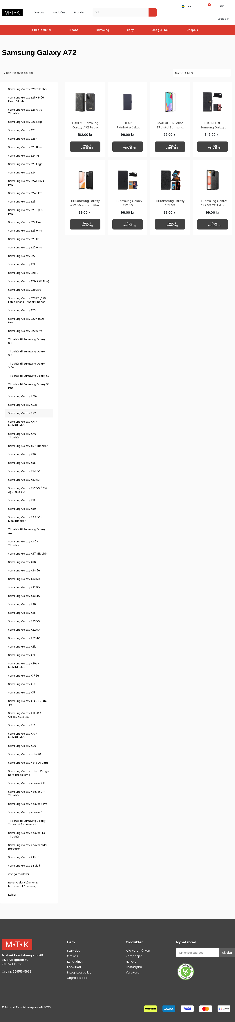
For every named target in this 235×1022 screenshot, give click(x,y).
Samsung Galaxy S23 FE (23, 239)
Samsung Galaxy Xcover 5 (25, 812)
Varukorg (132, 972)
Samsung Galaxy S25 (21, 130)
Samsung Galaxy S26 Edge (25, 122)
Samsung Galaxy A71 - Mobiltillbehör (22, 423)
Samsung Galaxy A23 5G (24, 621)
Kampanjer (134, 956)
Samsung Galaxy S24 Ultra (25, 193)
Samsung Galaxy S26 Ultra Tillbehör (25, 111)
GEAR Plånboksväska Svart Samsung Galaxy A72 (128, 129)
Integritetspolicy (79, 972)
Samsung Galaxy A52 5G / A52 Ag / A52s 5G (27, 490)
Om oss (39, 12)
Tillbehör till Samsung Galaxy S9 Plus (29, 386)
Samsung (102, 30)
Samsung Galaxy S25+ (22, 139)
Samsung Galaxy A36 (22, 562)
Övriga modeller (18, 874)
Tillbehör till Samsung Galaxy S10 (27, 341)
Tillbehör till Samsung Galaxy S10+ (27, 353)
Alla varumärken (138, 951)
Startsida (73, 951)
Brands (79, 12)
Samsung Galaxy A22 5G (24, 630)
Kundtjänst (59, 12)
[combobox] (118, 12)
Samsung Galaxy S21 (21, 264)
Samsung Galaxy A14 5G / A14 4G (27, 703)
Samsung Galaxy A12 (21, 725)
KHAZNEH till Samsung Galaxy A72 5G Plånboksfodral (212, 129)
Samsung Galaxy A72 (22, 413)
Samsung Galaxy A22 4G (24, 638)
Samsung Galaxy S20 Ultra (25, 331)
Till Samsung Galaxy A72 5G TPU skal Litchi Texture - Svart (212, 207)
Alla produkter (41, 30)
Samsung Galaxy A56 (22, 454)
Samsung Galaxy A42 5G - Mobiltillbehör (25, 519)
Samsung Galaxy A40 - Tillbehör (23, 543)
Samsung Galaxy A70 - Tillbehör (23, 435)
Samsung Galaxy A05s (22, 396)
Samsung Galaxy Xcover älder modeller (27, 847)
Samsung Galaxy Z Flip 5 (23, 857)
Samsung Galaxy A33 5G (24, 579)
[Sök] (153, 12)
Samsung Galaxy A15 (21, 692)
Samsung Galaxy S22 (21, 256)
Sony (130, 30)
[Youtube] (26, 986)
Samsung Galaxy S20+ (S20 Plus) (26, 320)
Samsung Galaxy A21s (22, 646)
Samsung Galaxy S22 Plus (24, 222)
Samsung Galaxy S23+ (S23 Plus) (26, 212)
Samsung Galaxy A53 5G (24, 480)
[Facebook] (6, 986)
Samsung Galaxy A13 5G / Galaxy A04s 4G (24, 715)
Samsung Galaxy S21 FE (23, 273)
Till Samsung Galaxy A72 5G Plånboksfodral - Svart (127, 207)
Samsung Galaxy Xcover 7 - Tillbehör (26, 793)
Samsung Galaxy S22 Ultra (25, 247)
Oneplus (192, 30)
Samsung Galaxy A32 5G (24, 587)
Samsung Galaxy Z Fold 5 (24, 865)
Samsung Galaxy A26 (22, 604)
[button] (208, 6)
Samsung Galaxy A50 (22, 509)
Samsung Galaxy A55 (22, 463)
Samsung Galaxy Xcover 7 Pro (27, 783)
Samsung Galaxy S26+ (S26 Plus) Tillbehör (26, 99)
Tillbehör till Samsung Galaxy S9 (29, 376)
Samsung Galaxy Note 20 (24, 754)
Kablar (12, 895)
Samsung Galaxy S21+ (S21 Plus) (28, 281)
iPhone (73, 30)
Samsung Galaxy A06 (22, 746)
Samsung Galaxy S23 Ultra (25, 230)
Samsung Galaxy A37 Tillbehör (28, 553)
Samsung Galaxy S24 (22, 172)
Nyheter (132, 962)
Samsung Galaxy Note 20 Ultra (28, 763)
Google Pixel (160, 30)
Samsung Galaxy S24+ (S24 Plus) (26, 183)
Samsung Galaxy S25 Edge (25, 164)
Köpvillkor (74, 967)
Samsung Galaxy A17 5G (23, 675)
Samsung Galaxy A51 (21, 500)
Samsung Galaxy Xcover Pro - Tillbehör (27, 834)
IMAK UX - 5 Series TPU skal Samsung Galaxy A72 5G (170, 127)
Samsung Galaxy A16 (21, 684)
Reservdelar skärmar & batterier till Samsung (23, 884)
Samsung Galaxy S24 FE (23, 155)
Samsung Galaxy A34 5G (24, 570)
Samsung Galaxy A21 (21, 655)
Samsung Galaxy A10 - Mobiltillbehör (22, 735)
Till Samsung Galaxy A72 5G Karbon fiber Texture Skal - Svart (85, 205)
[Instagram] (16, 986)
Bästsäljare (134, 967)
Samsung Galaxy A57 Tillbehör (28, 446)
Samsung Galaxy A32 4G (24, 596)
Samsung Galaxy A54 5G (24, 471)
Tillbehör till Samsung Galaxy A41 (27, 531)
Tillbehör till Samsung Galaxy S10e (27, 365)
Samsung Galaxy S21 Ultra (24, 290)
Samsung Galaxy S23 (21, 201)
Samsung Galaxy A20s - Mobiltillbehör (23, 665)
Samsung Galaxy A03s (22, 405)
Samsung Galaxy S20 (22, 310)
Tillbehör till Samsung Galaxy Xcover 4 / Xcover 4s (27, 822)
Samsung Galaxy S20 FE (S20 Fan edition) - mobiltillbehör (27, 300)
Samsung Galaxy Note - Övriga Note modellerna (28, 773)
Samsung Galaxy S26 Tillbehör (27, 89)
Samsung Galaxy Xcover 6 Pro (27, 804)
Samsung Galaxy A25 (22, 613)
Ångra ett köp (77, 978)
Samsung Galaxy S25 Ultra (25, 147)
